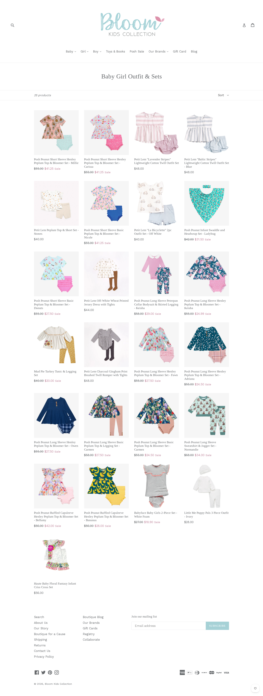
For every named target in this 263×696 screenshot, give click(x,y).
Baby (72, 51)
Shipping (40, 639)
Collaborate (91, 639)
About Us (41, 623)
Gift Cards (90, 628)
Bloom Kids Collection (58, 683)
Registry (89, 634)
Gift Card (179, 51)
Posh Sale (137, 51)
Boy (98, 51)
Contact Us (42, 651)
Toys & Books (115, 51)
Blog (194, 51)
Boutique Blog (93, 617)
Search (39, 617)
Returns (40, 645)
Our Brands (159, 51)
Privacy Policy (44, 656)
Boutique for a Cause (49, 634)
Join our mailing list (144, 616)
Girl (85, 51)
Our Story (41, 628)
